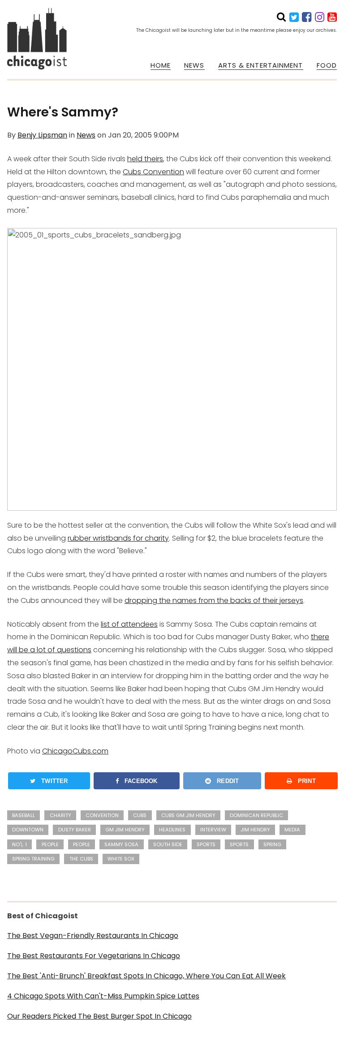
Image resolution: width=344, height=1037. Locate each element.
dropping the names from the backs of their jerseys (214, 600)
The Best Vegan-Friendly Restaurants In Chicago (92, 935)
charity (60, 815)
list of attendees (129, 624)
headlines (172, 829)
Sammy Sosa (121, 844)
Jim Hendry (255, 829)
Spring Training (33, 858)
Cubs (139, 815)
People (81, 844)
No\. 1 (19, 844)
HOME (160, 65)
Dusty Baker (74, 829)
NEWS (194, 65)
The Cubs (81, 858)
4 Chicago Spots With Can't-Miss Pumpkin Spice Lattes (103, 996)
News (86, 135)
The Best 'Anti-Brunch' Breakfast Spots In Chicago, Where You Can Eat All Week (146, 976)
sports (239, 844)
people (50, 844)
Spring (272, 844)
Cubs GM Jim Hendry (188, 815)
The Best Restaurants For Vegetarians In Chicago (93, 956)
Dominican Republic (256, 815)
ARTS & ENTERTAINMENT (260, 65)
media (292, 829)
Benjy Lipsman (42, 135)
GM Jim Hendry (125, 829)
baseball (23, 815)
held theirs (145, 159)
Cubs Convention (153, 172)
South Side (167, 844)
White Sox (121, 858)
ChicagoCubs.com (75, 751)
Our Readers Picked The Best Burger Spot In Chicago (99, 1016)
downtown (27, 829)
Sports (206, 844)
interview (213, 829)
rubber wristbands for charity (118, 538)
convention (102, 815)
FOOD (327, 65)
